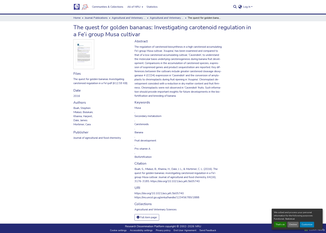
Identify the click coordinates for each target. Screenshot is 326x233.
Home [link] (77, 18)
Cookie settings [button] (118, 230)
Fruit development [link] (145, 140)
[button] (81, 6)
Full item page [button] (148, 217)
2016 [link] (76, 96)
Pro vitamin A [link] (142, 149)
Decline (293, 224)
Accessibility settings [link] (141, 230)
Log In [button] (247, 7)
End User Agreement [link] (185, 230)
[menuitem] (135, 7)
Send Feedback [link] (208, 230)
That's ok (280, 224)
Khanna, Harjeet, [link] (83, 116)
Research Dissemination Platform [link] (144, 226)
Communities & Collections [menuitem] (107, 7)
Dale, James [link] (80, 120)
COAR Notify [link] (316, 230)
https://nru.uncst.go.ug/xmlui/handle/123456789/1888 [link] (166, 197)
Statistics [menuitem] (152, 7)
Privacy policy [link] (163, 230)
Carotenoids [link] (141, 124)
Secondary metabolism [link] (147, 116)
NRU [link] (198, 226)
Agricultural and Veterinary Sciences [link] (129, 18)
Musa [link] (137, 108)
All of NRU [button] (133, 7)
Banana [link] (138, 132)
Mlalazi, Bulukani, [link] (83, 112)
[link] (101, 81)
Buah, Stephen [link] (81, 108)
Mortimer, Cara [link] (82, 124)
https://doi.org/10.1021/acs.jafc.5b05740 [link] (159, 193)
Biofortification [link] (143, 157)
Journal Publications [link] (96, 18)
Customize (307, 224)
